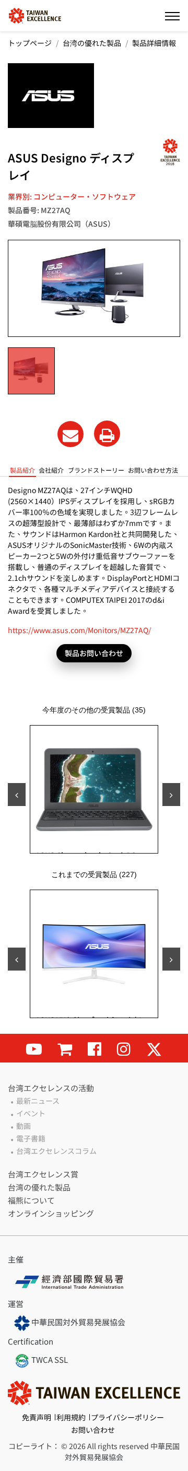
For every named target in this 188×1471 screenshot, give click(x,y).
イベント (30, 1113)
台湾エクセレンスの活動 (51, 1088)
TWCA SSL (49, 1359)
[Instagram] (124, 1048)
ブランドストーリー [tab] (96, 469)
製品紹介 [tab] (22, 469)
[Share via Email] (70, 434)
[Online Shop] (64, 1048)
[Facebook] (94, 1048)
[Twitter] (154, 1048)
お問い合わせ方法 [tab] (153, 469)
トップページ (30, 43)
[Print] (107, 434)
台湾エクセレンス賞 (43, 1174)
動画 (23, 1125)
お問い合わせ (93, 1430)
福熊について (31, 1200)
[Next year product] (171, 959)
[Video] (34, 1048)
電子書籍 (30, 1138)
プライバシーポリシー (127, 1417)
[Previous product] (17, 794)
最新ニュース (38, 1100)
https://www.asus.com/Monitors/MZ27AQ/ (79, 630)
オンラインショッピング (51, 1213)
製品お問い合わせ (94, 653)
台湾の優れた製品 (92, 43)
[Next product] (171, 794)
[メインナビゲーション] (172, 16)
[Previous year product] (17, 959)
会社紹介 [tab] (51, 469)
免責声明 (36, 1417)
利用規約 (71, 1417)
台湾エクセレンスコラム (56, 1150)
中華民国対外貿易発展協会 (77, 1321)
